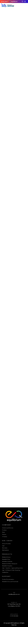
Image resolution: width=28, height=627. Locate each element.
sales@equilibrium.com (14, 594)
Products (4, 530)
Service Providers (6, 543)
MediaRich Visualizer (7, 565)
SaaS (3, 545)
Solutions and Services (7, 528)
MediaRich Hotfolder (7, 561)
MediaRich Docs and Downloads (10, 581)
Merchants (4, 548)
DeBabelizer (5, 572)
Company (4, 536)
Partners (4, 534)
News (3, 532)
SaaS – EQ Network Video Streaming (11, 570)
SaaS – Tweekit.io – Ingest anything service (12, 568)
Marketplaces (5, 550)
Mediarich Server (6, 557)
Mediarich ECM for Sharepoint (9, 563)
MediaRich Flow (6, 559)
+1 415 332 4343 (14, 616)
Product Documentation (8, 579)
